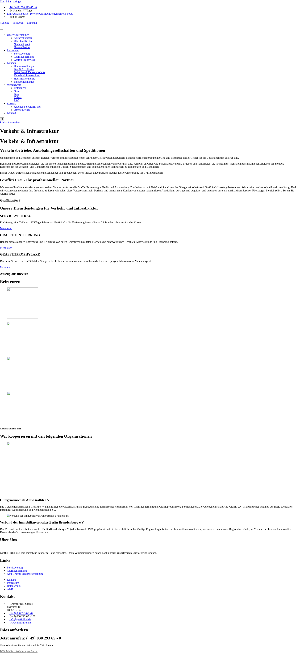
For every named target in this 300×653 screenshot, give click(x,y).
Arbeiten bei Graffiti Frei (27, 106)
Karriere (11, 103)
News (17, 91)
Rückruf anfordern (10, 122)
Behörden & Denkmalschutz (29, 72)
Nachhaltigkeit (22, 44)
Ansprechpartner (23, 37)
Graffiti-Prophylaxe (24, 59)
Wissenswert (14, 84)
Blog (16, 94)
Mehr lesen (6, 228)
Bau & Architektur (24, 69)
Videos (18, 97)
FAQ (16, 100)
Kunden (11, 62)
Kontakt (11, 112)
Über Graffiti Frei (23, 41)
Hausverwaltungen (24, 66)
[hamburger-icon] (1, 29)
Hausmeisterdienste (24, 78)
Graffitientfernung (24, 56)
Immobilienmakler (24, 81)
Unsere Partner (22, 47)
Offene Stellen (22, 109)
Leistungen (13, 50)
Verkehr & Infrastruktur (27, 75)
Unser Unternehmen (18, 34)
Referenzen (20, 87)
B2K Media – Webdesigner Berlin (19, 651)
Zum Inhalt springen (11, 1)
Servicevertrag (22, 53)
